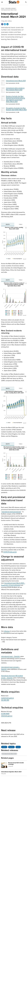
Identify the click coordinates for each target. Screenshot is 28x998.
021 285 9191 (5, 700)
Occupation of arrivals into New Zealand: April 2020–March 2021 (16, 109)
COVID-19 (4, 747)
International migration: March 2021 (11, 772)
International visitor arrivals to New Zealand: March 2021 (15, 89)
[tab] (7, 224)
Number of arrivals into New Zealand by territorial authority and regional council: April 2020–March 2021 (15, 98)
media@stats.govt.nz (7, 698)
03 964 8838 (5, 713)
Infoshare (7, 631)
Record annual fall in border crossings (16, 763)
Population (11, 747)
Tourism (18, 747)
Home (2, 8)
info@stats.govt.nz (6, 716)
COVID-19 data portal (10, 552)
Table (20, 224)
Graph (8, 224)
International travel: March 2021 (16, 80)
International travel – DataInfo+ (10, 656)
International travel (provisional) (11, 512)
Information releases (10, 8)
